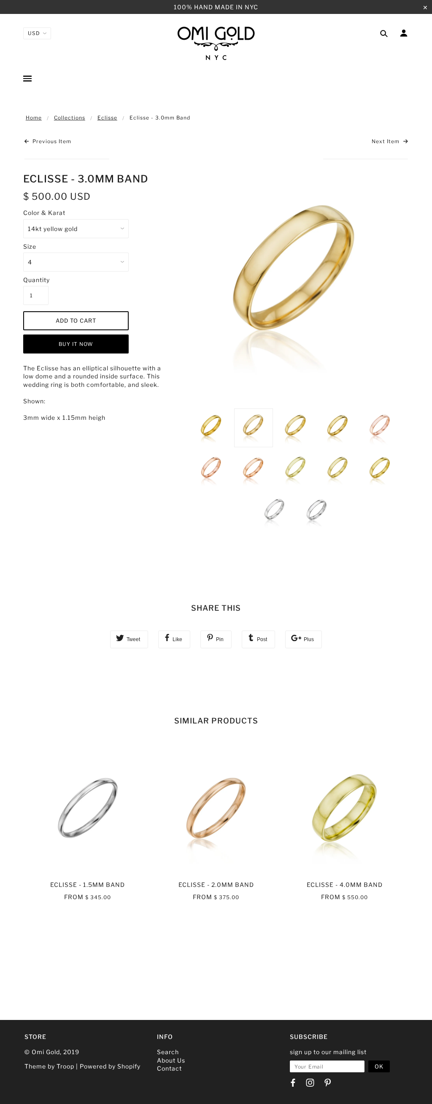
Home (34, 117)
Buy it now (76, 344)
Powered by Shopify (110, 1066)
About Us (171, 1060)
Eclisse (107, 117)
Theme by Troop (49, 1066)
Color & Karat (44, 212)
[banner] (216, 42)
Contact (169, 1068)
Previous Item (51, 141)
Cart (400, 79)
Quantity (36, 279)
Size (29, 246)
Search (168, 1051)
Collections (69, 117)
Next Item (386, 141)
